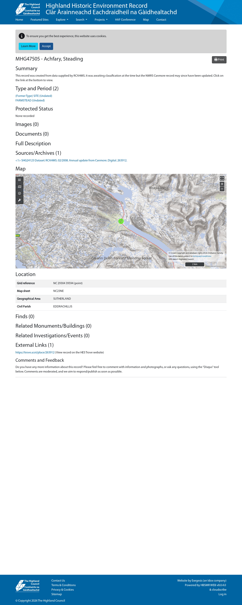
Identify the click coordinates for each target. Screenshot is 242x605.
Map (146, 19)
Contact (161, 19)
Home (19, 19)
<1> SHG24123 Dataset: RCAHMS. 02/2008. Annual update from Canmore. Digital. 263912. (71, 160)
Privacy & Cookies (62, 589)
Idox (210, 580)
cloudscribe (219, 589)
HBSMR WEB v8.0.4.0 (213, 585)
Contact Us (58, 580)
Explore (61, 19)
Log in (222, 594)
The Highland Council (51, 600)
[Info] (19, 193)
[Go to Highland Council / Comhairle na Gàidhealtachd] (28, 8)
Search (80, 19)
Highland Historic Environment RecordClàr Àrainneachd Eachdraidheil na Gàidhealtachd (111, 9)
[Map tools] (19, 200)
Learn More (28, 46)
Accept (46, 46)
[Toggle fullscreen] (222, 178)
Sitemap (56, 594)
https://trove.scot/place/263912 (35, 352)
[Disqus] (121, 427)
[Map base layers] (19, 187)
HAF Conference (125, 19)
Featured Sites (39, 19)
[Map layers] (19, 180)
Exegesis (197, 580)
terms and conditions (202, 256)
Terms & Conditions (63, 585)
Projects (100, 19)
